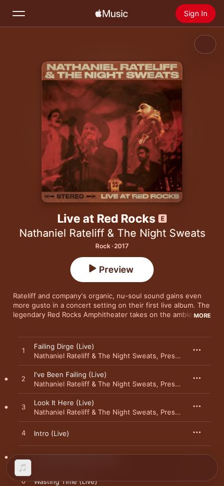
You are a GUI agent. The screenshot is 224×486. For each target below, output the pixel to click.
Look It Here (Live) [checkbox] (64, 402)
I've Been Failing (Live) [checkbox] (70, 374)
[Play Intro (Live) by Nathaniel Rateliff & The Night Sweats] (23, 433)
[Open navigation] (18, 13)
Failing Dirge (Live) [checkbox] (64, 346)
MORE (202, 315)
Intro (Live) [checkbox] (51, 433)
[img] (111, 13)
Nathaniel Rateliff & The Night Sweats (112, 233)
